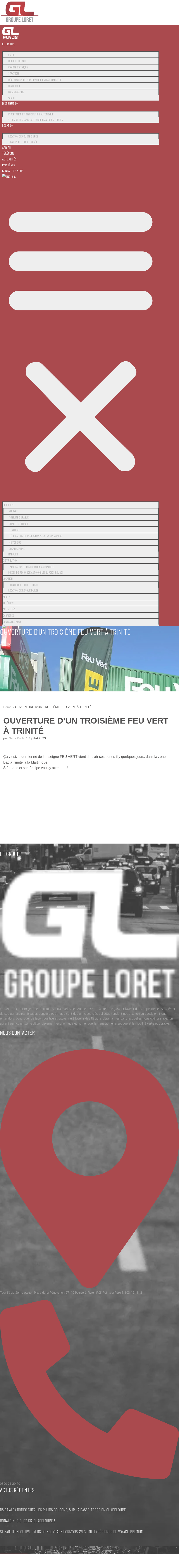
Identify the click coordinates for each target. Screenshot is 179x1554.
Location (7, 125)
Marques (12, 98)
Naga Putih (16, 738)
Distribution (10, 103)
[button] (80, 338)
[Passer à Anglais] (9, 176)
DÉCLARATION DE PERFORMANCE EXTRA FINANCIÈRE (35, 80)
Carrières (8, 165)
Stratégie (13, 73)
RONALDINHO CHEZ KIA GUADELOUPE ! (27, 1520)
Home (7, 707)
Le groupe (8, 44)
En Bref (12, 55)
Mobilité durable (18, 61)
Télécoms (8, 153)
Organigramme (16, 92)
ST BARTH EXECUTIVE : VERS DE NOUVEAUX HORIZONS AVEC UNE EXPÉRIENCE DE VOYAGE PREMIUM (71, 1531)
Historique (14, 86)
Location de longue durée (23, 142)
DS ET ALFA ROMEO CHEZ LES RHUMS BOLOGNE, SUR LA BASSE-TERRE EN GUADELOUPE (63, 1509)
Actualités (9, 159)
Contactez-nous (12, 171)
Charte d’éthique (18, 67)
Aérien (6, 147)
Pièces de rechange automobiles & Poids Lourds (35, 120)
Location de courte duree (23, 136)
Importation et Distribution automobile (30, 114)
